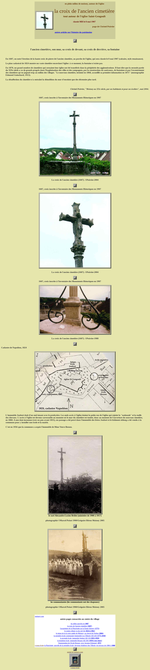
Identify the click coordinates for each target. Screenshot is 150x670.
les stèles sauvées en (80, 624)
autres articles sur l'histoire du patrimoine (73, 32)
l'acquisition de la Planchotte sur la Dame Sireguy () (79, 628)
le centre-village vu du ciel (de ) (79, 631)
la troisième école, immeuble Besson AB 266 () (79, 641)
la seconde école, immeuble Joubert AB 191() (79, 638)
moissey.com (39, 616)
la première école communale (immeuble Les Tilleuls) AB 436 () (80, 636)
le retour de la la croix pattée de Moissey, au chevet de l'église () (79, 633)
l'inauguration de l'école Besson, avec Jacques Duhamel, (79, 643)
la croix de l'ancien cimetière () (79, 626)
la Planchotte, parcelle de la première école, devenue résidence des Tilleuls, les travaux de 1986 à (79, 645)
